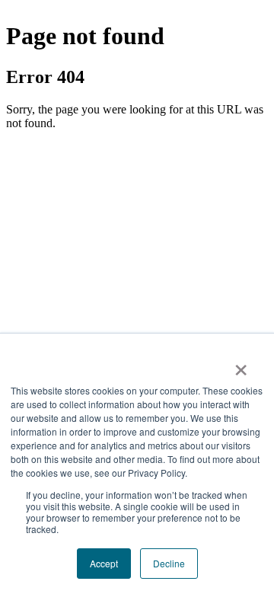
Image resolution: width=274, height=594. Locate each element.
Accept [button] (104, 563)
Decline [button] (169, 563)
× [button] (241, 365)
